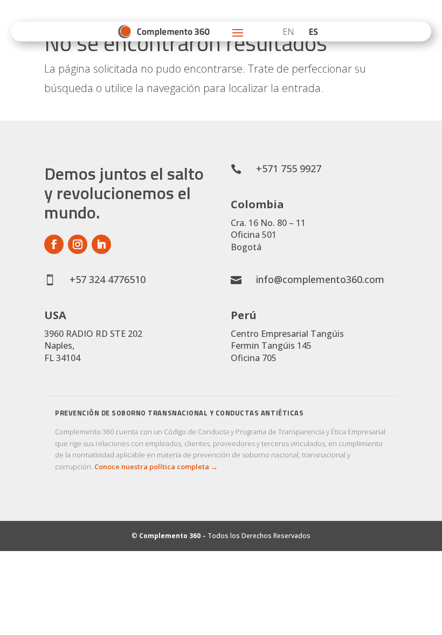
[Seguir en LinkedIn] (101, 244)
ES (313, 32)
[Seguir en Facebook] (54, 244)
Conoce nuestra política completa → (156, 466)
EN (288, 32)
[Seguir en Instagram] (77, 244)
